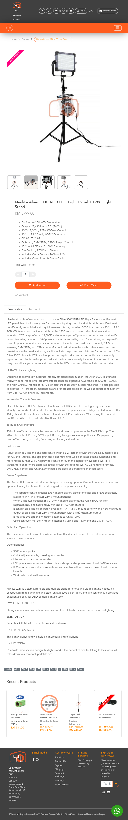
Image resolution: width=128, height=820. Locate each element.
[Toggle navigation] (118, 28)
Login (82, 11)
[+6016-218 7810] (49, 10)
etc (91, 814)
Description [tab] (15, 309)
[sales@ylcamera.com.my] (56, 10)
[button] (42, 10)
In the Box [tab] (36, 309)
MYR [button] (91, 11)
